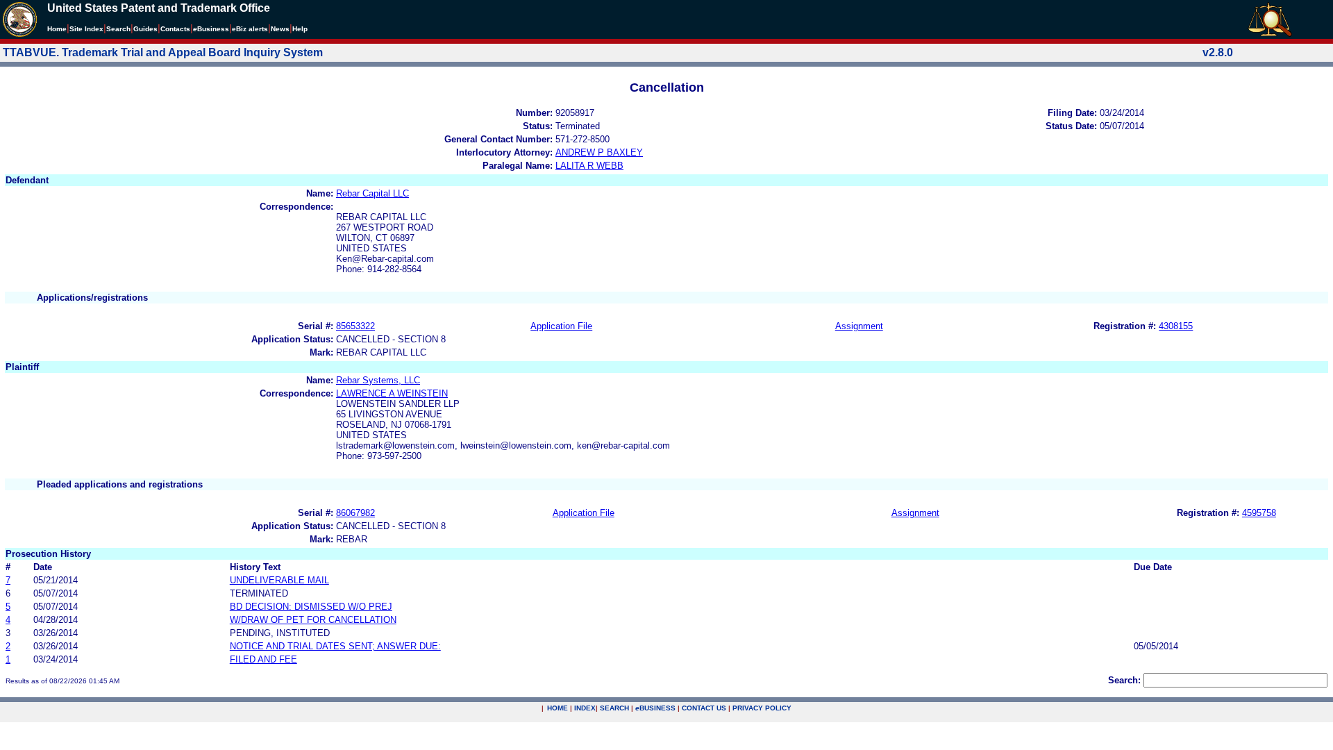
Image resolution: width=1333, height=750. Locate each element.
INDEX (585, 708)
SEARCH (614, 708)
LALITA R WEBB (589, 165)
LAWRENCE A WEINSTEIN (392, 393)
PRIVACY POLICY (761, 708)
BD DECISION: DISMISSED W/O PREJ (311, 606)
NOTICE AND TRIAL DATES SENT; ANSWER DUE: (335, 646)
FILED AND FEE (263, 659)
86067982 (355, 513)
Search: (1124, 680)
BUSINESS (655, 708)
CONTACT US (704, 708)
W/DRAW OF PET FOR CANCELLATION (313, 620)
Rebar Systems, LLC (378, 380)
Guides (145, 29)
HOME (557, 708)
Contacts (175, 29)
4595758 (1259, 513)
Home (57, 29)
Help (300, 29)
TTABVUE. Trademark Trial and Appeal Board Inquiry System (163, 52)
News (280, 29)
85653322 (355, 326)
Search (118, 29)
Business (211, 29)
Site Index (86, 29)
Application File (561, 326)
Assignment (859, 326)
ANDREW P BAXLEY (599, 152)
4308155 (1176, 326)
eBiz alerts (250, 29)
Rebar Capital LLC (372, 193)
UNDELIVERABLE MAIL (279, 580)
